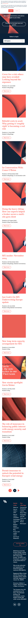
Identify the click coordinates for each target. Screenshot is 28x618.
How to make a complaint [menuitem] (16, 516)
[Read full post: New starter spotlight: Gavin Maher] (14, 367)
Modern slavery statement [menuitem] (16, 526)
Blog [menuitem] (14, 529)
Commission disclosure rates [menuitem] (16, 521)
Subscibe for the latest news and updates (14, 24)
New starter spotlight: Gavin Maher (12, 383)
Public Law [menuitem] (23, 518)
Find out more (5, 3)
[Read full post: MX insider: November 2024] (14, 240)
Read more (6, 91)
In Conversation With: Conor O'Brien (12, 168)
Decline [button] (17, 10)
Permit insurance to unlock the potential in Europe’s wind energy (13, 473)
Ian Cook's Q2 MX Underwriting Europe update (12, 300)
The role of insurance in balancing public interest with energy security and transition (14, 428)
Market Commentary (20, 263)
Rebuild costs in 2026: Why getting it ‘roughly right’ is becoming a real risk (13, 125)
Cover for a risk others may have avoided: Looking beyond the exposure (12, 78)
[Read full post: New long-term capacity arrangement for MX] (14, 326)
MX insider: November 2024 (13, 257)
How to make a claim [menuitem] (15, 511)
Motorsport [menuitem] (23, 523)
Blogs (11, 87)
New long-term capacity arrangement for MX (13, 342)
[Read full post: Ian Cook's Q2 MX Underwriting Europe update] (14, 282)
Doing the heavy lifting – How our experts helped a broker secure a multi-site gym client (13, 213)
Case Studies (14, 222)
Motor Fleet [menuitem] (23, 512)
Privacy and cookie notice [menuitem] (16, 533)
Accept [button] (11, 10)
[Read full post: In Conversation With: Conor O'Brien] (14, 152)
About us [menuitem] (15, 507)
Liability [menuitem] (22, 511)
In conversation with (19, 175)
